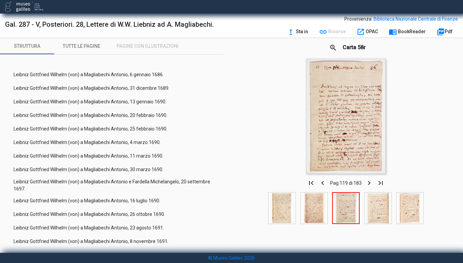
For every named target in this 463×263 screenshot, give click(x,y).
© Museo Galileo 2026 (231, 258)
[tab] (27, 46)
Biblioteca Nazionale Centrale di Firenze (416, 19)
